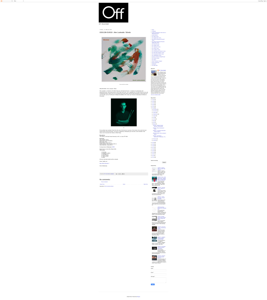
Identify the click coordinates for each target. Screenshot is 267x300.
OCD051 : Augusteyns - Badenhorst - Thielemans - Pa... (159, 136)
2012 (153, 155)
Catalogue (154, 31)
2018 (153, 145)
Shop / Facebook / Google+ (157, 61)
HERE (113, 147)
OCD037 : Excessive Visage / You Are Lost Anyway (162, 227)
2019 (153, 144)
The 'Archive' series (155, 58)
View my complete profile (155, 94)
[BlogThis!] (120, 174)
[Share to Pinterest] (124, 174)
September (155, 114)
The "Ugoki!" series (155, 45)
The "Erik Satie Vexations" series (158, 52)
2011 (153, 157)
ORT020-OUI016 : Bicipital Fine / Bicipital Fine (162, 208)
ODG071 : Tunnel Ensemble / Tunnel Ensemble (161, 197)
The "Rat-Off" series (155, 44)
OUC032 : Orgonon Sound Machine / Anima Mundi (158, 126)
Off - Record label (162, 70)
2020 (153, 142)
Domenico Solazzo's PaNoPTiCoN (158, 56)
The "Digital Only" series (156, 37)
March (154, 123)
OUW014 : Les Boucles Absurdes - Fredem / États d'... (159, 131)
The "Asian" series (155, 48)
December (155, 109)
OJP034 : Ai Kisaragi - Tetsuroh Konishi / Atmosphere (162, 247)
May (154, 120)
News (153, 29)
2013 (153, 153)
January (154, 140)
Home (124, 184)
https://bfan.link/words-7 (104, 163)
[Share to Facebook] (122, 174)
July (154, 117)
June (154, 119)
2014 (153, 152)
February (155, 138)
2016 (153, 149)
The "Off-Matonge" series (156, 55)
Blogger (138, 296)
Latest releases (155, 35)
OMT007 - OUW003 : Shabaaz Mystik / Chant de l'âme (161, 238)
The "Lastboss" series (156, 49)
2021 (153, 107)
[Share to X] (121, 174)
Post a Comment (104, 181)
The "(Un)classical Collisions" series (159, 51)
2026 (153, 99)
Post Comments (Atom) (109, 186)
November (155, 110)
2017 (153, 147)
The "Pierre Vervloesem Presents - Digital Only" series (158, 42)
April (154, 122)
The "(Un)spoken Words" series (158, 54)
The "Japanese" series (156, 46)
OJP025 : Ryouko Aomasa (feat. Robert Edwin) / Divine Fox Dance (162, 218)
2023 (153, 104)
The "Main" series (155, 36)
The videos (154, 59)
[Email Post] (116, 173)
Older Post (146, 184)
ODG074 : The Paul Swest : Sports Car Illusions (161, 188)
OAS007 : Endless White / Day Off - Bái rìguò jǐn (161, 168)
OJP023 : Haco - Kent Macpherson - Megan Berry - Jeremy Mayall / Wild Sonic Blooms (162, 179)
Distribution (154, 63)
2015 (153, 150)
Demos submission (155, 62)
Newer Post (102, 184)
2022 (153, 106)
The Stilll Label (155, 65)
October (154, 112)
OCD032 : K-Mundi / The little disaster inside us (161, 256)
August (154, 115)
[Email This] (118, 174)
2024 (153, 102)
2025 (153, 101)
